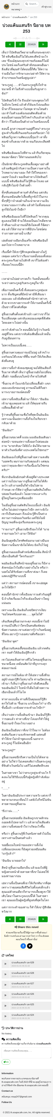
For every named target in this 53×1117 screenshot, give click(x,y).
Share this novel (28, 927)
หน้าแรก (15, 4)
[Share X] (29, 946)
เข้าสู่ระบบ (46, 7)
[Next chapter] (43, 44)
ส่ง (7, 1062)
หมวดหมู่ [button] (15, 9)
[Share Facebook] (23, 946)
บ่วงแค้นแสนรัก (20, 17)
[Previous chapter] (10, 44)
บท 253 (33, 17)
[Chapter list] (20, 44)
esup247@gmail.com (21, 1096)
